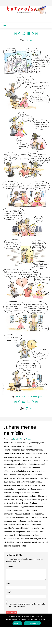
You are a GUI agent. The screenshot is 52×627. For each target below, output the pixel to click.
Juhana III (19, 396)
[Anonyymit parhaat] (19, 34)
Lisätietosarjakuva (32, 623)
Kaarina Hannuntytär (33, 396)
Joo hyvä (17, 623)
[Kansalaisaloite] (33, 34)
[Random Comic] (23, 34)
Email (8, 592)
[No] (49, 620)
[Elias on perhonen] (16, 34)
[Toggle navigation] (5, 25)
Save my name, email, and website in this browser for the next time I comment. (25, 605)
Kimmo (29, 439)
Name (8, 583)
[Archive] (28, 34)
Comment (9, 566)
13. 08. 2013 (17, 439)
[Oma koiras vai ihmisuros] (36, 34)
